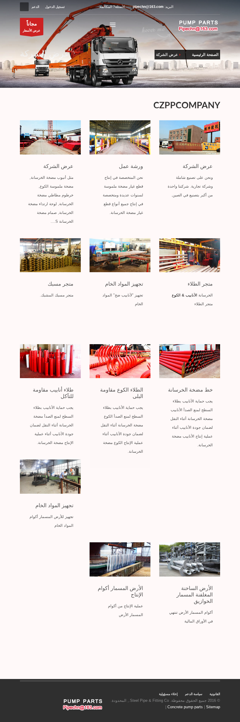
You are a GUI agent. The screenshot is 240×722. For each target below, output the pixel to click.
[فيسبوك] (180, 6)
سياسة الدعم (193, 694)
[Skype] (215, 6)
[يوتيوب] (207, 6)
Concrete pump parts (185, 707)
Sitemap (213, 707)
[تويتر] (189, 6)
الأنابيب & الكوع (184, 295)
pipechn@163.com (148, 7)
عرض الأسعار (31, 26)
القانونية (215, 694)
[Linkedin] (198, 6)
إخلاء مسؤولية (168, 694)
